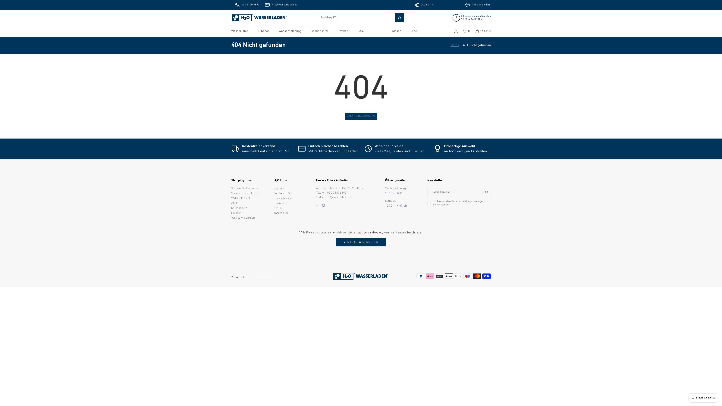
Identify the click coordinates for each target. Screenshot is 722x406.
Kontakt (278, 208)
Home (454, 45)
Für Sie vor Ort (283, 193)
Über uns (279, 188)
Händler (236, 212)
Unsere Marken (283, 198)
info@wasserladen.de (284, 4)
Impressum (281, 213)
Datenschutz (239, 208)
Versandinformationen (245, 193)
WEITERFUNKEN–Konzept (260, 277)
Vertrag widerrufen (243, 217)
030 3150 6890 (250, 4)
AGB (234, 203)
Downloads (280, 203)
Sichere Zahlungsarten (245, 188)
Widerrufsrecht (240, 198)
